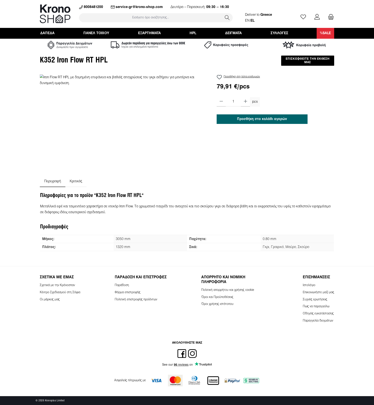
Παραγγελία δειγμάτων (318, 320)
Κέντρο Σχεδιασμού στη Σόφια (60, 292)
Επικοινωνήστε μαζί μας (318, 292)
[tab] (52, 181)
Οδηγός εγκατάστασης (318, 313)
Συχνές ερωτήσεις (315, 299)
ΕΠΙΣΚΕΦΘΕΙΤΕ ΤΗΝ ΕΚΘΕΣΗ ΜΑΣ (307, 61)
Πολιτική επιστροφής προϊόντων (136, 299)
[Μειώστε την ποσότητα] (221, 102)
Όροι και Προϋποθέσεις (217, 297)
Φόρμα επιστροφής (127, 292)
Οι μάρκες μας (50, 299)
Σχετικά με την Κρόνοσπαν (57, 285)
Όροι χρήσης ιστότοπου (217, 304)
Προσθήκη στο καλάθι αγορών (262, 119)
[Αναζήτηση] (227, 17)
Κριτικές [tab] (76, 181)
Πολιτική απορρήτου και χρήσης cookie (227, 290)
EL (252, 20)
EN (247, 20)
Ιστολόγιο (309, 285)
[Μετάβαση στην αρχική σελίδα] (55, 14)
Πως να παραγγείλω (316, 306)
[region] (123, 120)
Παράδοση (122, 285)
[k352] (124, 120)
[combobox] (150, 17)
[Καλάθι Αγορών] (329, 17)
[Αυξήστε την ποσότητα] (245, 102)
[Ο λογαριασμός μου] (317, 17)
